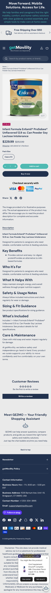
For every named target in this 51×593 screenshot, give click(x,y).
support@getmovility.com (21, 505)
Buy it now (25, 174)
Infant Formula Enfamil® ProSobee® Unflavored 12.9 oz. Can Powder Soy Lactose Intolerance (22, 70)
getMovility (12, 539)
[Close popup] (46, 558)
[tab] (8, 228)
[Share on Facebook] (15, 198)
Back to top (25, 450)
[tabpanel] (25, 297)
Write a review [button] (25, 396)
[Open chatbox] (46, 588)
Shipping (5, 146)
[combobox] (25, 58)
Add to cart (34, 166)
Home (4, 67)
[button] (47, 48)
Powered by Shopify (23, 539)
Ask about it (40, 579)
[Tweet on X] (10, 198)
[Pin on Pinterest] (20, 198)
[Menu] (4, 48)
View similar (26, 579)
